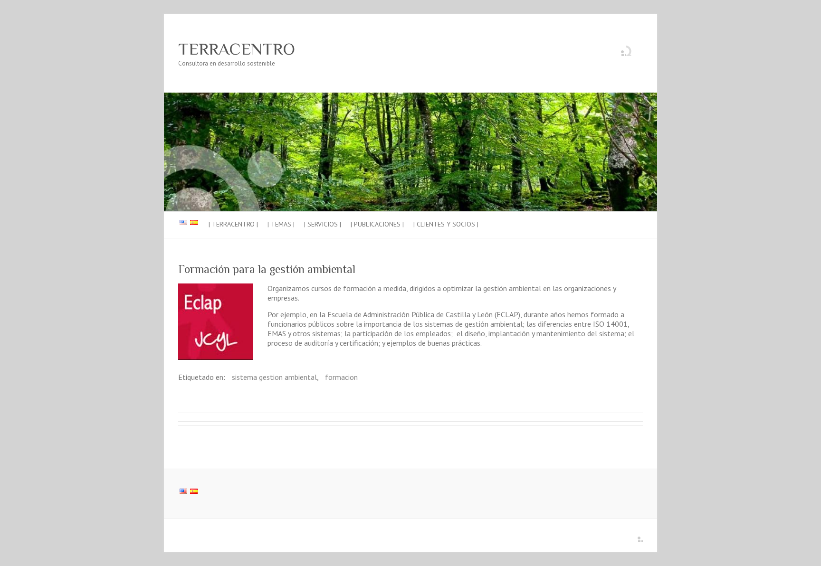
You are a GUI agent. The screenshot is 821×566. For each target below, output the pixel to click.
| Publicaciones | (377, 224)
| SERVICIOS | (322, 224)
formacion (341, 377)
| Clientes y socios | (445, 224)
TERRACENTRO (236, 48)
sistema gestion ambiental (274, 377)
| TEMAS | (281, 224)
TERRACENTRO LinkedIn (619, 49)
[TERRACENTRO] (410, 97)
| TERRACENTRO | (233, 224)
